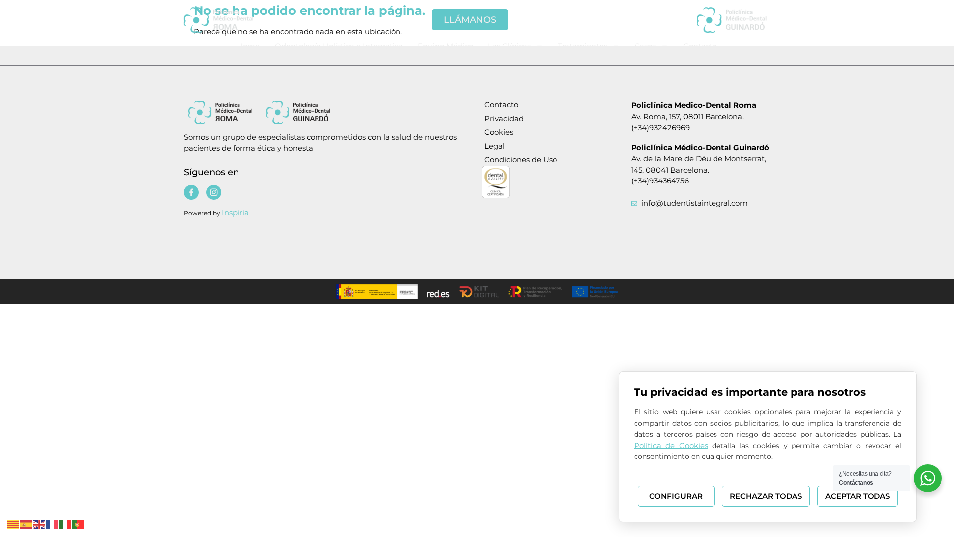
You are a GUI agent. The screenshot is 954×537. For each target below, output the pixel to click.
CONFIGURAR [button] (676, 496)
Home (248, 46)
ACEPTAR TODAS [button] (857, 496)
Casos (645, 46)
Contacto (700, 46)
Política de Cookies (671, 445)
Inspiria (235, 212)
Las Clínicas (509, 46)
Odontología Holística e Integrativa (339, 46)
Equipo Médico (445, 46)
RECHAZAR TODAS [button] (766, 496)
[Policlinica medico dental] (233, 20)
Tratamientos (582, 46)
